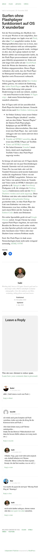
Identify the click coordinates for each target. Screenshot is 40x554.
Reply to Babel (7, 398)
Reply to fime (7, 493)
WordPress (31, 551)
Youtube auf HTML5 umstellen (18, 139)
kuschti (12, 411)
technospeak (11, 10)
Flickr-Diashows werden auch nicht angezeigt (19, 192)
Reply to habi (8, 467)
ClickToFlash (31, 62)
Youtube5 (26, 147)
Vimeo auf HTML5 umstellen (17, 144)
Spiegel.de (17, 185)
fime (11, 480)
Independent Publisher (12, 551)
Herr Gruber (32, 80)
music (11, 4)
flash (24, 530)
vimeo (4, 531)
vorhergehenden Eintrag (20, 199)
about (4, 4)
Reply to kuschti (8, 441)
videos (26, 4)
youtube (11, 531)
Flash (35, 38)
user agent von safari (18, 511)
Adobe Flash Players (13, 86)
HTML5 (14, 243)
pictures (18, 4)
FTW (20, 243)
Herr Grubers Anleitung (25, 110)
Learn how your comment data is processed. (20, 376)
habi (3, 10)
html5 (30, 530)
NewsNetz (30, 185)
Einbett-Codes (7, 212)
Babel (12, 388)
